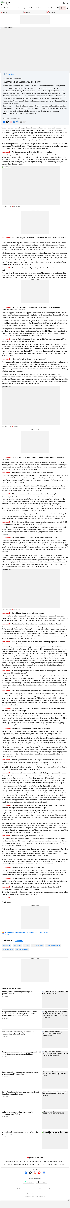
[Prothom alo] (6, 3)
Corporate (32, 1164)
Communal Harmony (53, 945)
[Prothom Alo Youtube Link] (40, 1173)
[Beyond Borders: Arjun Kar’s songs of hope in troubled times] (55, 1140)
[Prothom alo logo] (35, 1158)
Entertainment (44, 8)
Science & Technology (21, 1164)
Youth (37, 8)
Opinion (25, 8)
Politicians (17, 945)
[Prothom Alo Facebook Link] (26, 1173)
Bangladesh (4, 8)
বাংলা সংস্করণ (62, 1164)
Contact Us (48, 1189)
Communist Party (22, 949)
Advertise (29, 1189)
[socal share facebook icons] (4, 123)
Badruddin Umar (37, 945)
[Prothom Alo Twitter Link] (31, 1173)
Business (31, 8)
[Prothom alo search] (60, 3)
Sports (20, 8)
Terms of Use (38, 1189)
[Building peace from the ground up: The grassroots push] (55, 999)
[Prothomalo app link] (28, 1182)
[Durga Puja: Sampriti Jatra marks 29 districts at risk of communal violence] (55, 1100)
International (13, 8)
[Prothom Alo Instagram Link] (35, 1173)
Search (55, 1164)
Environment (8, 1164)
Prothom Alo (20, 1189)
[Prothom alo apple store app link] (41, 1182)
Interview (11, 74)
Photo (38, 1164)
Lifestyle (52, 8)
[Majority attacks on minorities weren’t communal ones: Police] (55, 1120)
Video (43, 1164)
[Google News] (44, 1173)
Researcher (6, 945)
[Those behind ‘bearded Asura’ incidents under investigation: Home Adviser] (55, 1080)
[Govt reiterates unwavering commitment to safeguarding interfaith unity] (55, 1039)
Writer (27, 945)
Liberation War (8, 949)
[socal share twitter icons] (7, 123)
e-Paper (49, 1164)
